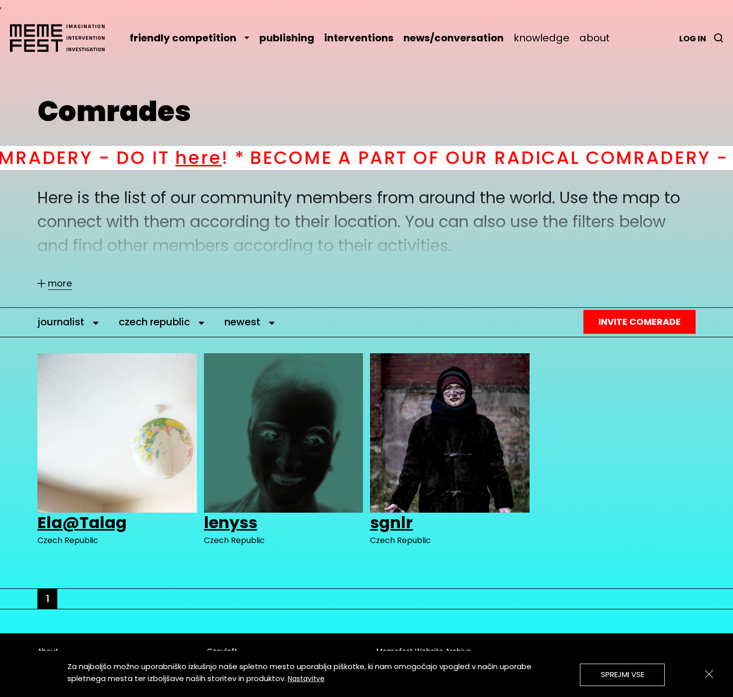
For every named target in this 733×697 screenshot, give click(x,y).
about (594, 38)
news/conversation (453, 38)
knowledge (541, 38)
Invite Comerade (639, 321)
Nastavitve (306, 679)
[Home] (62, 38)
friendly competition (183, 38)
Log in (692, 38)
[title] (718, 38)
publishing (286, 38)
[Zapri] (709, 674)
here (130, 157)
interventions (358, 38)
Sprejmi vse (622, 674)
